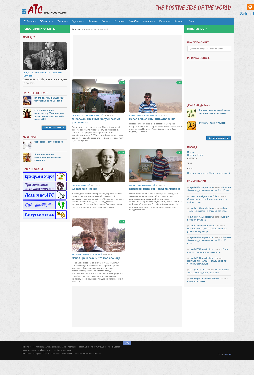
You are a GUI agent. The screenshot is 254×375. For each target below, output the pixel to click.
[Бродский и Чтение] (98, 165)
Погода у (195, 155)
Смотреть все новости (54, 128)
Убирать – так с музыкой (212, 123)
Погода (190, 152)
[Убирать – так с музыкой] (191, 126)
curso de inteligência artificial (203, 196)
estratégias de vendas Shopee (204, 278)
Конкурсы (148, 21)
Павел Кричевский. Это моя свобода (96, 258)
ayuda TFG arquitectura (201, 208)
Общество (45, 21)
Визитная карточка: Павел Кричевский (154, 188)
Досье (105, 21)
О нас (192, 21)
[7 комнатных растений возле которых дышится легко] (191, 113)
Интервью (164, 21)
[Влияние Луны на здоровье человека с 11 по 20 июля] (27, 101)
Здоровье (77, 21)
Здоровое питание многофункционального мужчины (47, 157)
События (29, 21)
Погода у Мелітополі (219, 173)
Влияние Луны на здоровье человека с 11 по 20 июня (209, 240)
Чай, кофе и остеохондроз (48, 141)
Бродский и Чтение (84, 188)
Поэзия (153, 116)
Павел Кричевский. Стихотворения (152, 119)
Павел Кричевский (94, 116)
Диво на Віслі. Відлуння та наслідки (45, 79)
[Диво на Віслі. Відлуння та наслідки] (45, 56)
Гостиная (120, 21)
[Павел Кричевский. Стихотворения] (155, 96)
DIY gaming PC (197, 269)
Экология (62, 21)
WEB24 (228, 354)
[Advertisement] (127, 56)
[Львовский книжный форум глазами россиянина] (98, 96)
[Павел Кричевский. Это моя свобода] (98, 235)
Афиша (178, 21)
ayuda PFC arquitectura (201, 187)
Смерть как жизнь (196, 281)
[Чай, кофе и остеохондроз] (27, 145)
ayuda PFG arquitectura (201, 237)
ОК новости (77, 116)
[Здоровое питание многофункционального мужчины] (27, 157)
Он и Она (134, 21)
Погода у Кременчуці (197, 173)
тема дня (28, 76)
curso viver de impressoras (203, 225)
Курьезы (93, 21)
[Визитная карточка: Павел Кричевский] (155, 165)
